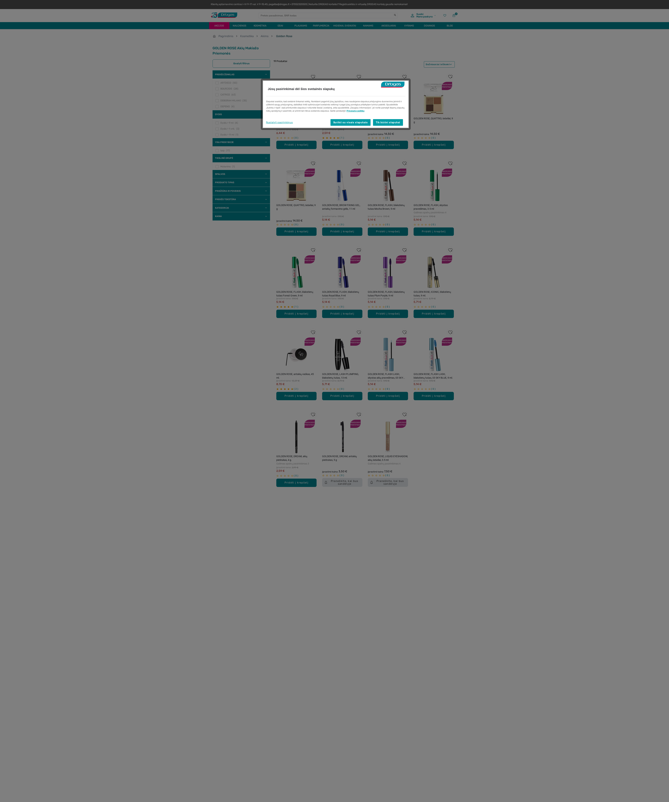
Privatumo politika (355, 110)
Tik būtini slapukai (388, 122)
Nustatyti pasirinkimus (279, 122)
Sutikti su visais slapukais (350, 122)
